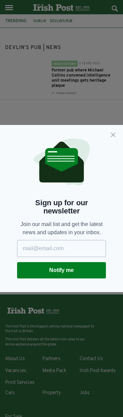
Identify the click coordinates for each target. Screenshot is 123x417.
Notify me (61, 270)
